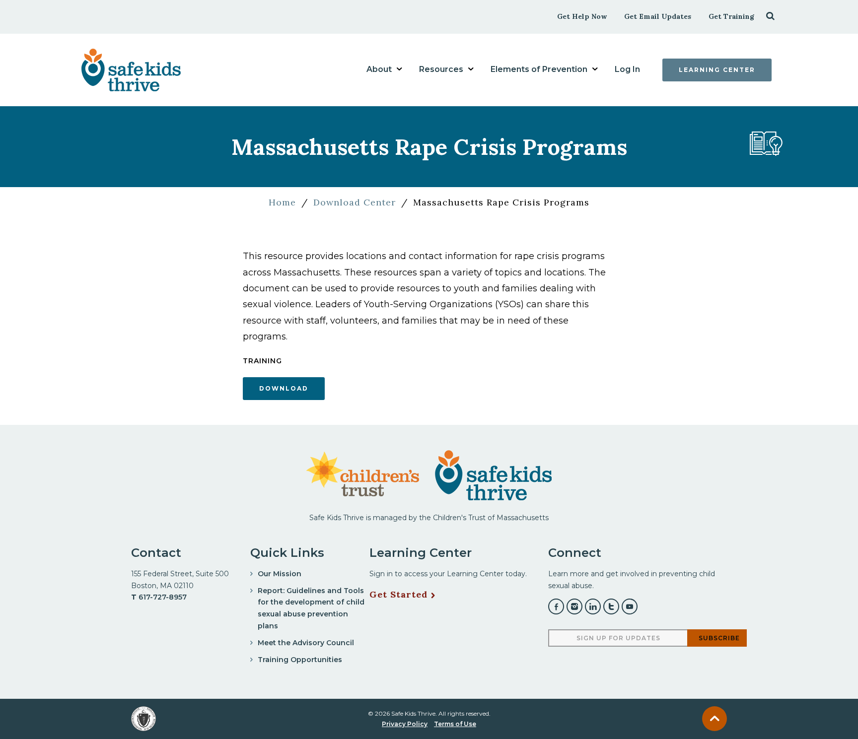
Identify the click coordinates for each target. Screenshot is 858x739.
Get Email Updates (657, 16)
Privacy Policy (405, 724)
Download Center (354, 202)
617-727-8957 (163, 597)
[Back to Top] (714, 718)
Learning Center (717, 69)
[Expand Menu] (399, 69)
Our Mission (279, 573)
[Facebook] (556, 606)
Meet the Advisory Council (306, 642)
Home (282, 202)
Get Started (398, 594)
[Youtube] (630, 606)
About (379, 69)
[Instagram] (574, 606)
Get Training (731, 16)
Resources (441, 69)
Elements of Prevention (539, 69)
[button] (770, 15)
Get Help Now (582, 16)
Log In (627, 69)
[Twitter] (611, 606)
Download (283, 388)
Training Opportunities (300, 659)
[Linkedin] (593, 606)
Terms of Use (455, 724)
